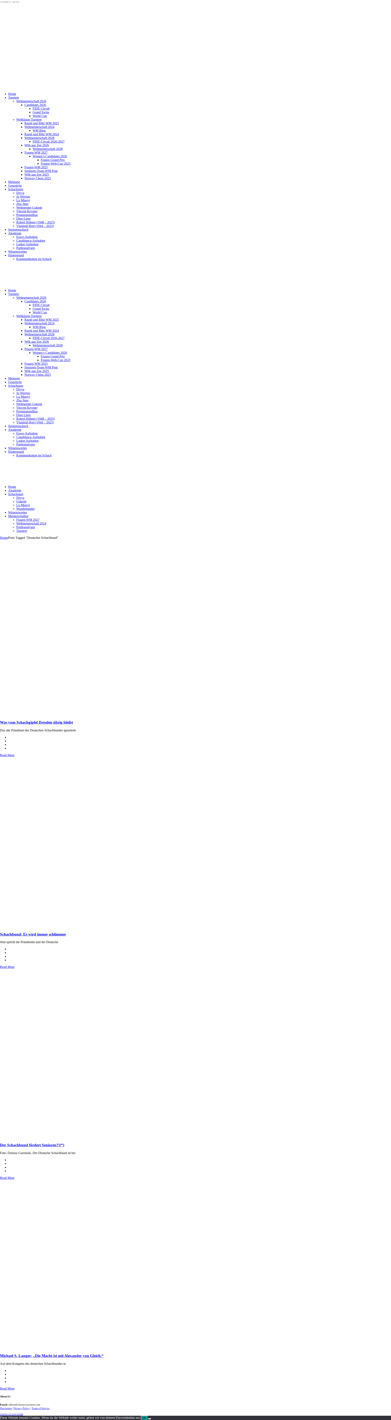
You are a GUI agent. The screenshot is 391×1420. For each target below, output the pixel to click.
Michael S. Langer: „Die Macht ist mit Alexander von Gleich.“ (52, 1356)
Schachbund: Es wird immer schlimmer (33, 934)
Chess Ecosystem (11, 1414)
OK (144, 1417)
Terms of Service (41, 1408)
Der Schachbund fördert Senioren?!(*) (32, 1145)
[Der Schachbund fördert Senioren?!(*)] (122, 1130)
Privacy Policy (22, 1408)
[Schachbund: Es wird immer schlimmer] (122, 920)
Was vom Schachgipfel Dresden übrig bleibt (36, 722)
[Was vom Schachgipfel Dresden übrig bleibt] (122, 708)
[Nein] (149, 1418)
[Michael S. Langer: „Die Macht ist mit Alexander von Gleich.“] (122, 1341)
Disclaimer (6, 1408)
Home (4, 537)
